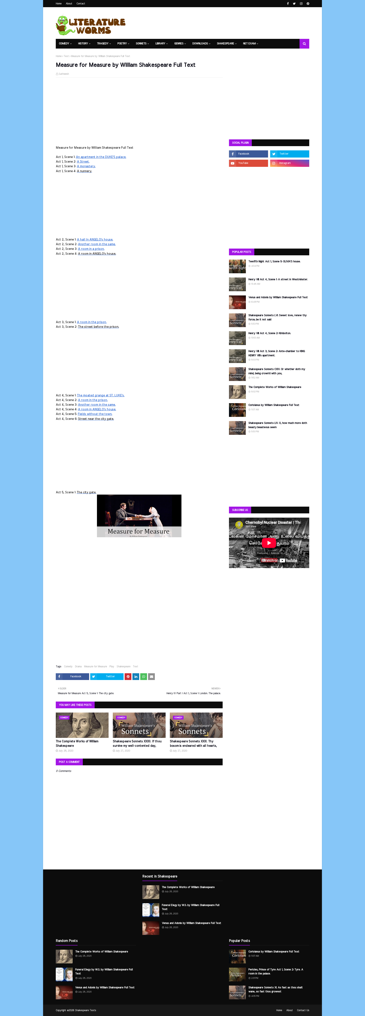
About (69, 3)
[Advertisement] (139, 111)
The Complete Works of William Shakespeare (77, 743)
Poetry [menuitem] (122, 43)
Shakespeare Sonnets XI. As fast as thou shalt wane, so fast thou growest (275, 989)
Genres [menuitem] (178, 43)
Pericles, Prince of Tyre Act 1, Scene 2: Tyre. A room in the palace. (275, 971)
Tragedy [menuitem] (102, 43)
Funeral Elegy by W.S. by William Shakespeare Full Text (104, 971)
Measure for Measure (95, 666)
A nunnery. (84, 171)
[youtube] (248, 163)
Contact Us (303, 1010)
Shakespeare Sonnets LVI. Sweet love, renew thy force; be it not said (277, 317)
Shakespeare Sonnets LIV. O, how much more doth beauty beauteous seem (277, 425)
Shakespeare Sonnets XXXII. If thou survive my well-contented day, (137, 743)
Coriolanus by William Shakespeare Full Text (273, 405)
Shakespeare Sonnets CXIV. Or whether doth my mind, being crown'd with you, (276, 371)
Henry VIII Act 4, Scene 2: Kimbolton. (269, 333)
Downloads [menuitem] (200, 43)
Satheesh (64, 74)
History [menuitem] (83, 43)
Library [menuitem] (160, 43)
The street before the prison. (98, 326)
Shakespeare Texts (85, 1010)
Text (66, 56)
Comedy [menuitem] (64, 43)
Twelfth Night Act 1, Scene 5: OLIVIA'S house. (274, 261)
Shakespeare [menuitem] (225, 43)
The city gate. (86, 492)
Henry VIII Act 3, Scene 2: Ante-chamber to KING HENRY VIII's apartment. (276, 353)
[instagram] (301, 3)
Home (58, 3)
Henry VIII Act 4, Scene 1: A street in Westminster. (278, 279)
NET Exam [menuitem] (249, 43)
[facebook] (288, 3)
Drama (78, 666)
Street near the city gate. (96, 418)
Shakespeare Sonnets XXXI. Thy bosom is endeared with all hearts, (193, 743)
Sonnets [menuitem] (141, 43)
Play (111, 666)
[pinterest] (307, 3)
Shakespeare (123, 666)
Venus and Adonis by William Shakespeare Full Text (278, 297)
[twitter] (294, 3)
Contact (80, 3)
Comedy (68, 666)
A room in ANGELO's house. (97, 253)
